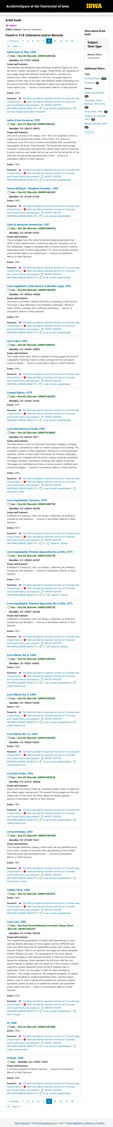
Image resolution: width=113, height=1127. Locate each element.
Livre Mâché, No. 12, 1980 (22, 734)
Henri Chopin (14, 1014)
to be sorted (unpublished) (57, 108)
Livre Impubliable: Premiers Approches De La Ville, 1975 (40, 552)
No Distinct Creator (17, 881)
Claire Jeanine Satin (17, 1049)
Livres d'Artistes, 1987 (20, 831)
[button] (95, 44)
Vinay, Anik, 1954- (96, 111)
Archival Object (95, 78)
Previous (13, 41)
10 (38, 41)
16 (72, 41)
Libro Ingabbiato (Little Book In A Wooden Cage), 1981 (39, 286)
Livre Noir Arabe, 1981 (20, 773)
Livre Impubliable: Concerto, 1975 (27, 500)
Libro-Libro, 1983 (17, 341)
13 (55, 41)
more (88, 132)
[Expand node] (110, 14)
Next (17, 46)
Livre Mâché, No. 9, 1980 (21, 694)
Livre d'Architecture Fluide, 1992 (26, 429)
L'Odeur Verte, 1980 (18, 890)
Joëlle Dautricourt (16, 686)
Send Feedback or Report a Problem (86, 1123)
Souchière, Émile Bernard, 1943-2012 (95, 103)
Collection (91, 82)
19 (8, 46)
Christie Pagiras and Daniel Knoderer (26, 111)
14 (61, 41)
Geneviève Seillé (15, 491)
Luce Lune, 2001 (16, 921)
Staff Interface (22, 1123)
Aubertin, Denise (59, 543)
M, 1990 (12, 1023)
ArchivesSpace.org (47, 1123)
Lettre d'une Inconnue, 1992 (23, 120)
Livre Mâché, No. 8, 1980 (21, 655)
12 (49, 41)
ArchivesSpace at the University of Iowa (37, 6)
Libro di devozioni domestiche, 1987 (28, 224)
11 (44, 41)
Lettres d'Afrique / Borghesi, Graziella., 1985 (32, 188)
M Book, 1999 (15, 1058)
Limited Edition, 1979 (19, 392)
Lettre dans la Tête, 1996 (21, 52)
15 (66, 41)
